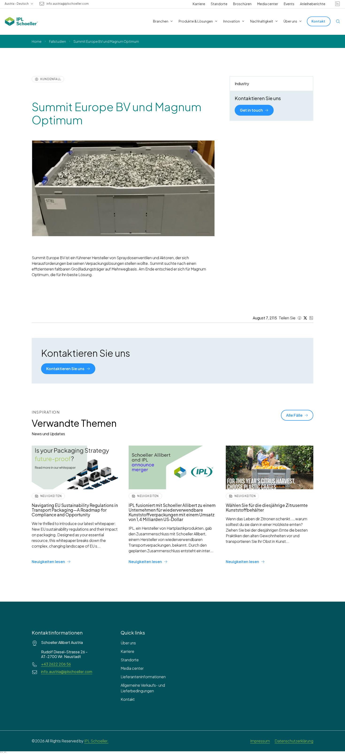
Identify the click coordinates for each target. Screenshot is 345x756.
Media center (267, 4)
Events (289, 4)
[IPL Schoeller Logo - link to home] (21, 21)
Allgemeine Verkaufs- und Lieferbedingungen (143, 688)
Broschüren (242, 4)
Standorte (219, 4)
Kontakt (128, 699)
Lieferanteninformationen (143, 676)
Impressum (260, 740)
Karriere (199, 4)
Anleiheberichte (312, 4)
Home (37, 41)
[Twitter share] (305, 318)
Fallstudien (57, 41)
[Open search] (338, 21)
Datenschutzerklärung (294, 740)
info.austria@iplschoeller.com (67, 3)
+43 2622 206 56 (56, 664)
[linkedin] (337, 4)
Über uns (128, 642)
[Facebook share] (299, 318)
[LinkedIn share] (311, 318)
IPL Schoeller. (96, 740)
